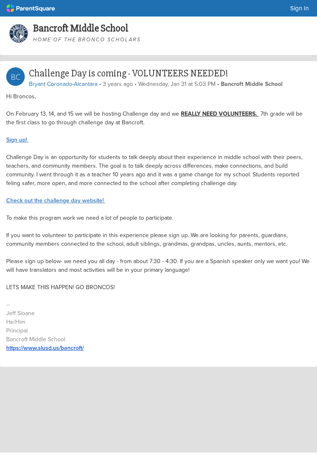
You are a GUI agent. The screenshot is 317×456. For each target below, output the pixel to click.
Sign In (299, 8)
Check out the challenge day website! (55, 200)
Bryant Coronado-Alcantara (63, 84)
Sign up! (17, 139)
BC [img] (15, 77)
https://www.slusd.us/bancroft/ (45, 348)
